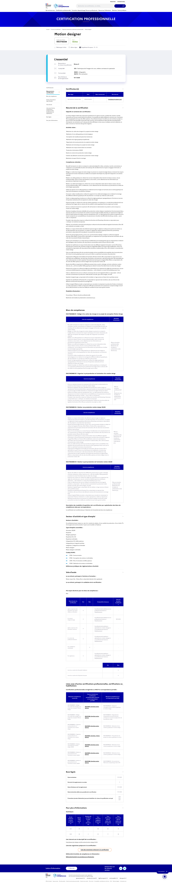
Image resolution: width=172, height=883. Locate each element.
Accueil (47, 29)
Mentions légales (116, 881)
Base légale (70, 772)
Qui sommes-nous (50, 10)
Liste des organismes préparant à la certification (95, 850)
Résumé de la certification (77, 107)
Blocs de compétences (75, 310)
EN (96, 47)
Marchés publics (62, 881)
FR (94, 47)
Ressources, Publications (104, 10)
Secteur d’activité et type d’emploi (80, 516)
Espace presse (55, 881)
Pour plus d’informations (76, 808)
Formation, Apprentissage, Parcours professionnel (84, 10)
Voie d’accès (71, 572)
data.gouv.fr (122, 878)
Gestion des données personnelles (72, 881)
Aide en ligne (74, 47)
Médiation (112, 1)
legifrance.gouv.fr (102, 878)
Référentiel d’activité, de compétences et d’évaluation (80, 857)
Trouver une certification (56, 29)
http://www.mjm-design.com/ (115, 99)
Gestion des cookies (84, 881)
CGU (111, 881)
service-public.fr (113, 878)
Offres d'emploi (49, 881)
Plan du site (91, 881)
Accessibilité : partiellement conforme (101, 881)
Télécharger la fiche (61, 47)
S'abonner (72, 868)
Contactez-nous (123, 881)
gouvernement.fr (80, 878)
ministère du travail (91, 878)
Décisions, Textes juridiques (119, 10)
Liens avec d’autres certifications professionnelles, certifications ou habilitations (94, 685)
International (121, 1)
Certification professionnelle (63, 10)
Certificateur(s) (72, 89)
